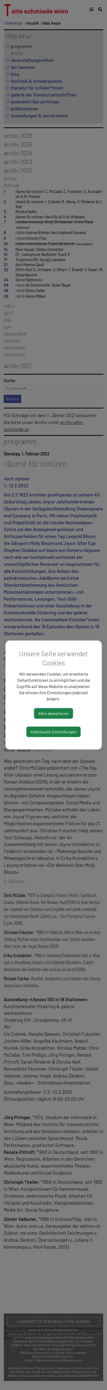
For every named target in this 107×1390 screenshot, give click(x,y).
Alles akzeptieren (53, 713)
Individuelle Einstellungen (53, 731)
